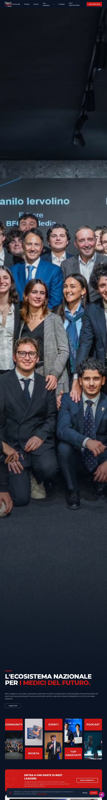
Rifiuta (84, 793)
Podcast (62, 4)
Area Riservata (94, 4)
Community (15, 4)
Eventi (36, 4)
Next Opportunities (74, 4)
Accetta (93, 793)
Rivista (26, 4)
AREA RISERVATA (87, 780)
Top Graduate (46, 4)
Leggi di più (12, 706)
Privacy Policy (42, 794)
